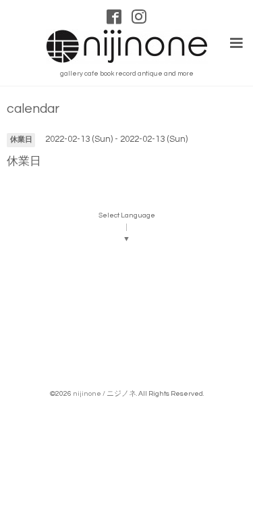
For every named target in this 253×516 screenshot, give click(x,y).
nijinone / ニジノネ (104, 393)
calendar (33, 109)
